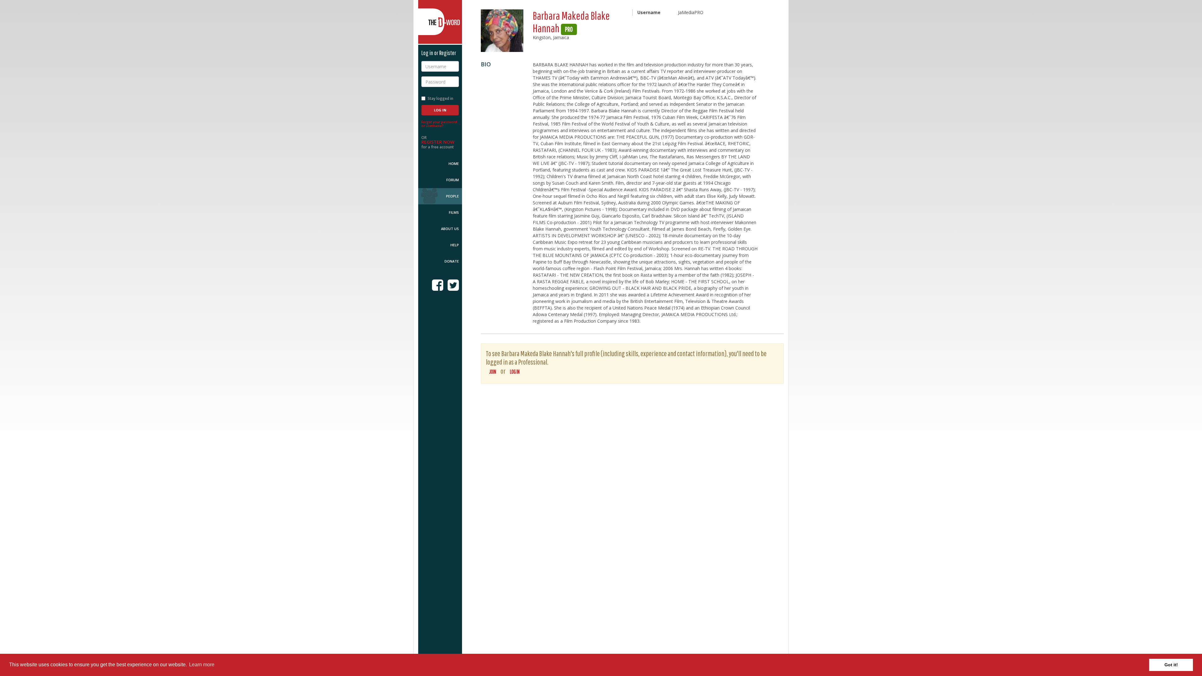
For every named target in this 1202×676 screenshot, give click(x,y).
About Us (450, 228)
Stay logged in (440, 98)
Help (454, 245)
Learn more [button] (201, 664)
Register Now (437, 142)
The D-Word (440, 22)
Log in (515, 372)
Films (454, 212)
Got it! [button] (1171, 664)
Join (492, 372)
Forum (452, 179)
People (452, 196)
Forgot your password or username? (439, 124)
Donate (451, 261)
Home (454, 163)
